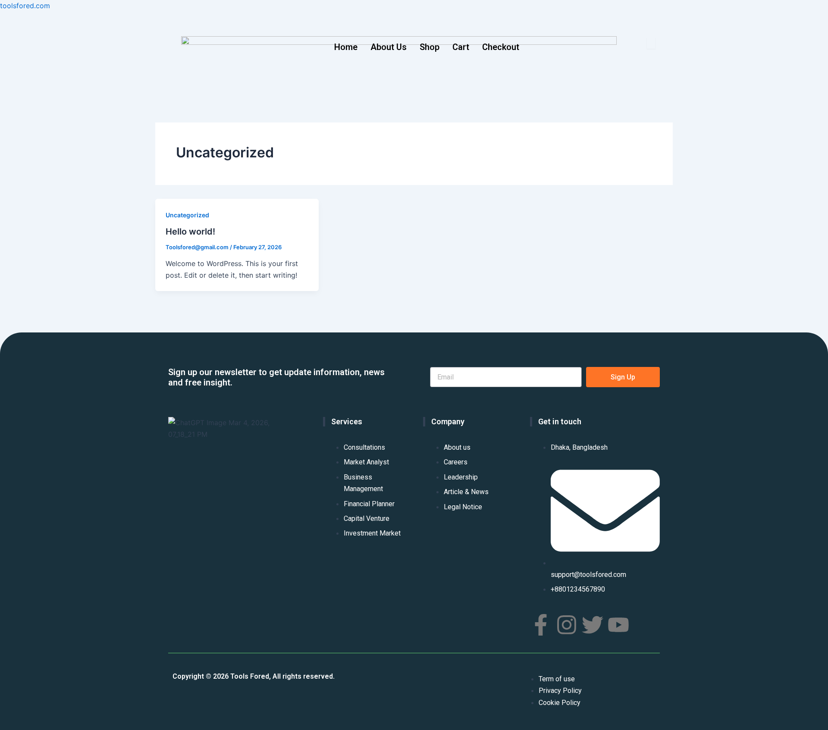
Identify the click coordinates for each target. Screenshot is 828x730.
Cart (460, 47)
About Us (388, 47)
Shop (429, 47)
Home (346, 47)
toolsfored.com (25, 5)
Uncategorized (187, 215)
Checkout (500, 47)
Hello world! (190, 231)
